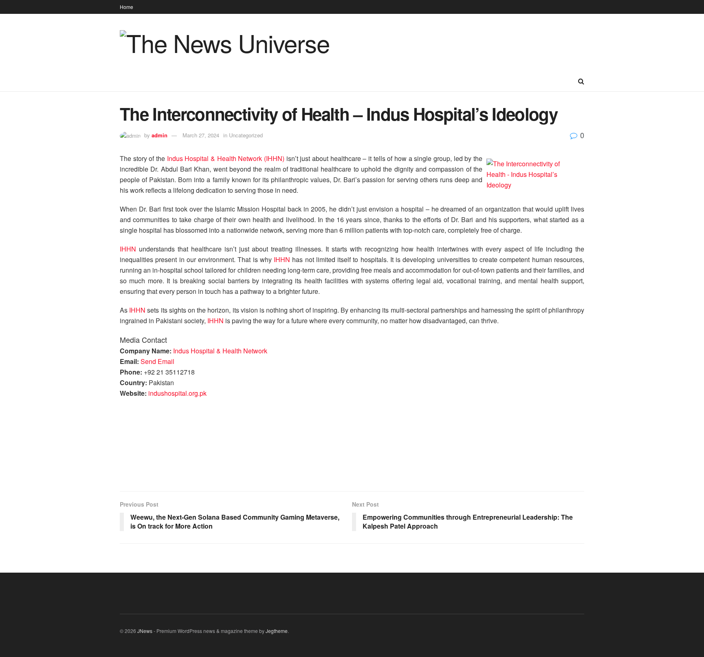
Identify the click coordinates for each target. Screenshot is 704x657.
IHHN (129, 249)
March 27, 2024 (201, 135)
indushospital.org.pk (177, 393)
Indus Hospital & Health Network (220, 350)
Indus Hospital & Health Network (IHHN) (225, 158)
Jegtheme (277, 630)
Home (126, 6)
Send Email (157, 361)
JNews (144, 630)
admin (159, 135)
